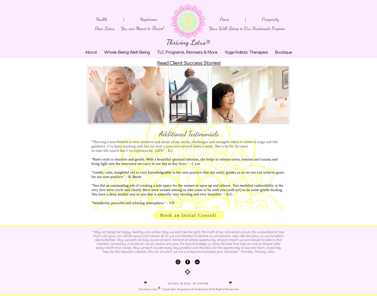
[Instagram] (178, 262)
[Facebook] (187, 262)
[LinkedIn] (197, 262)
